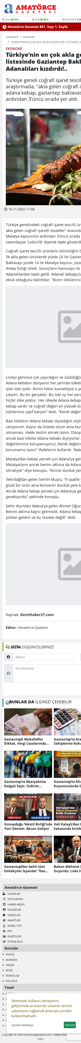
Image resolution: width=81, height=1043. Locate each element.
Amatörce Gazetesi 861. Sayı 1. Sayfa (38, 26)
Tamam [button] (70, 1025)
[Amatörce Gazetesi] (33, 8)
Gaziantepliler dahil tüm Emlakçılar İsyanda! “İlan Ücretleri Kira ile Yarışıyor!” (26, 869)
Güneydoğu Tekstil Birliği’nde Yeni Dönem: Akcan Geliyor (28, 826)
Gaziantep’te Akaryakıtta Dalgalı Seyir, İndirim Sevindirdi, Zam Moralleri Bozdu (25, 784)
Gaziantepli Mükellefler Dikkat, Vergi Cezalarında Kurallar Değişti (25, 741)
